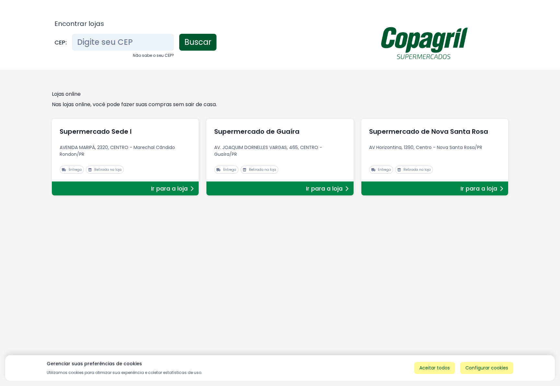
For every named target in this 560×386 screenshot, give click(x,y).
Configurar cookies (486, 368)
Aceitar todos (434, 368)
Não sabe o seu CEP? (153, 55)
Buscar (197, 42)
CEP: (60, 42)
